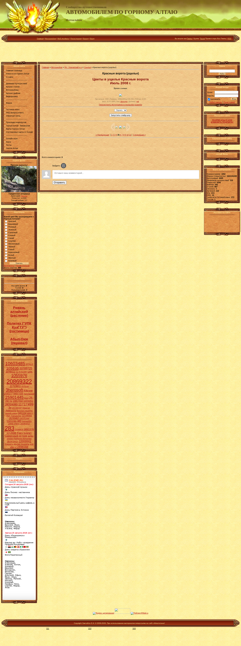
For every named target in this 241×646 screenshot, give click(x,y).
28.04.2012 (12, 441)
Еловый (11, 235)
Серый (11, 249)
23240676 (19, 429)
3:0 (8, 433)
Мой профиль (63, 38)
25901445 (14, 397)
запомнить (215, 99)
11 (130, 135)
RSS (229, 38)
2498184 (22, 446)
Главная (40, 38)
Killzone (28, 390)
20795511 (10, 372)
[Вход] (63, 165)
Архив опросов (22, 266)
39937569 (18, 394)
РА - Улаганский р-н (73, 67)
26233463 (14, 418)
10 (127, 135)
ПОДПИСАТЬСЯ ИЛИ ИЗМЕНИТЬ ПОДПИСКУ (222, 121)
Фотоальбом (50, 38)
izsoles (10, 438)
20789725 (25, 368)
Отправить (59, 182)
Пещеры (24, 196)
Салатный (12, 232)
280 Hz (8, 401)
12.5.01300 (21, 372)
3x (9, 407)
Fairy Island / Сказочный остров (18, 434)
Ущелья (87, 67)
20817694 (18, 401)
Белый (11, 255)
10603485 (15, 363)
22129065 (27, 416)
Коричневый (13, 252)
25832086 (12, 421)
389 (19, 421)
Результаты (9, 266)
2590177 (8, 394)
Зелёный (12, 230)
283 (9, 428)
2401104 (22, 413)
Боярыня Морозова (22, 438)
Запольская (29, 394)
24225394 (24, 418)
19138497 (17, 408)
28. (31, 397)
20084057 (25, 423)
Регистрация (76, 38)
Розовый (12, 227)
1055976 (19, 375)
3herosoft (14, 390)
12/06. (30, 372)
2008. (13, 433)
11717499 (26, 404)
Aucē (26, 398)
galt (137, 101)
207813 (29, 364)
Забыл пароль (215, 102)
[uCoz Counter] (122, 613)
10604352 (28, 401)
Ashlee (31, 436)
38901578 (29, 429)
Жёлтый (12, 258)
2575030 (25, 386)
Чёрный (11, 247)
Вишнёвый (13, 224)
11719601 (15, 386)
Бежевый (12, 261)
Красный (12, 221)
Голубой (12, 241)
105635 (12, 368)
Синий (11, 238)
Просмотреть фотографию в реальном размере (120, 105)
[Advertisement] (120, 53)
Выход (86, 38)
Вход (92, 38)
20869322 (19, 381)
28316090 (11, 404)
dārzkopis (124, 101)
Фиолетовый (13, 244)
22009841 (25, 441)
